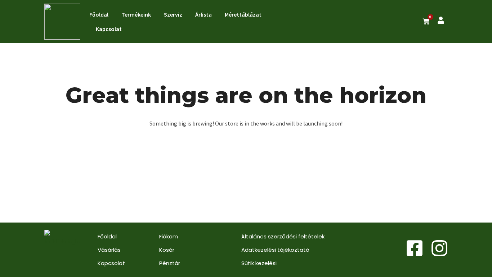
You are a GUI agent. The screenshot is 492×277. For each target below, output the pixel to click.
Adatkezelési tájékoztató (275, 250)
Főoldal (98, 14)
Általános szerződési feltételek (283, 236)
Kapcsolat (109, 28)
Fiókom (168, 236)
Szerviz (173, 14)
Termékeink (136, 14)
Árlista (203, 14)
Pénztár (169, 263)
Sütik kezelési (259, 263)
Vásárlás (109, 250)
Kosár (166, 250)
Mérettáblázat (243, 14)
